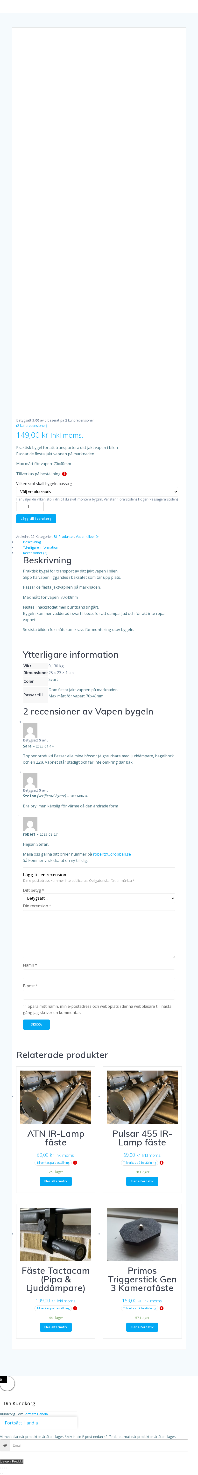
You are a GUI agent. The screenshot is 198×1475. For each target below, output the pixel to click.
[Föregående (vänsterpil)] (0, 1473)
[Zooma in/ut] (0, 1468)
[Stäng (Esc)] (6, 1468)
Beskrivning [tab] (32, 542)
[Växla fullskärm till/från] (2, 1468)
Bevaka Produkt (11, 1461)
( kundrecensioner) (31, 425)
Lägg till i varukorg (36, 519)
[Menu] (99, 6)
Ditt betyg (33, 890)
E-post (30, 985)
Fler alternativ (55, 1181)
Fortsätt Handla (35, 1414)
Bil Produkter (64, 536)
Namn (30, 965)
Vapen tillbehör (87, 536)
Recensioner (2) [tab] (35, 553)
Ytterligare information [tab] (40, 547)
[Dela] (4, 1468)
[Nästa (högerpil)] (2, 1473)
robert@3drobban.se (112, 854)
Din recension (37, 906)
